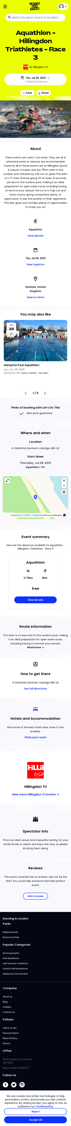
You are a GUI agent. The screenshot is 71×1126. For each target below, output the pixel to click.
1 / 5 (35, 393)
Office (7, 1051)
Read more (34, 647)
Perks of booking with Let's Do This (35, 408)
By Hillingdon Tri (38, 67)
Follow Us (9, 1075)
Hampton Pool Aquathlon (21, 365)
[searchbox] (35, 17)
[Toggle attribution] (64, 515)
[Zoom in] (64, 480)
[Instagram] (23, 1088)
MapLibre (15, 515)
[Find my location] (64, 491)
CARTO (27, 515)
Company (10, 988)
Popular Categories (17, 945)
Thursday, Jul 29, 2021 (35, 463)
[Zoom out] (64, 485)
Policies (8, 1019)
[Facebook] (7, 1088)
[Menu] (14, 6)
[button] (35, 497)
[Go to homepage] (35, 6)
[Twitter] (15, 1088)
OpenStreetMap (42, 515)
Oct (11, 325)
